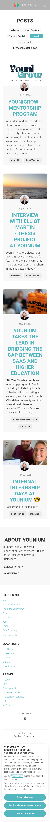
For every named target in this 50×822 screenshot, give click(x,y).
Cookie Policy (17, 776)
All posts (15, 30)
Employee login (25, 733)
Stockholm (8, 649)
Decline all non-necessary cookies (25, 805)
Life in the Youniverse (13, 609)
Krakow (6, 657)
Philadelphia (9, 666)
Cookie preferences (25, 813)
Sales (5, 701)
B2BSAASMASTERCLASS (25, 48)
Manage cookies (11, 635)
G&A (5, 684)
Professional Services (13, 696)
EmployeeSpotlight (17, 36)
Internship (36, 36)
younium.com (25, 714)
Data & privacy (10, 630)
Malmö (6, 662)
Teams (6, 613)
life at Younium (32, 30)
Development (9, 688)
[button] (44, 5)
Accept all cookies (25, 797)
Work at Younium (11, 604)
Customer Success (12, 692)
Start (5, 600)
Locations (8, 617)
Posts (5, 626)
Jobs (5, 621)
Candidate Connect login (25, 736)
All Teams (7, 705)
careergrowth (25, 42)
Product (7, 679)
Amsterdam (8, 653)
